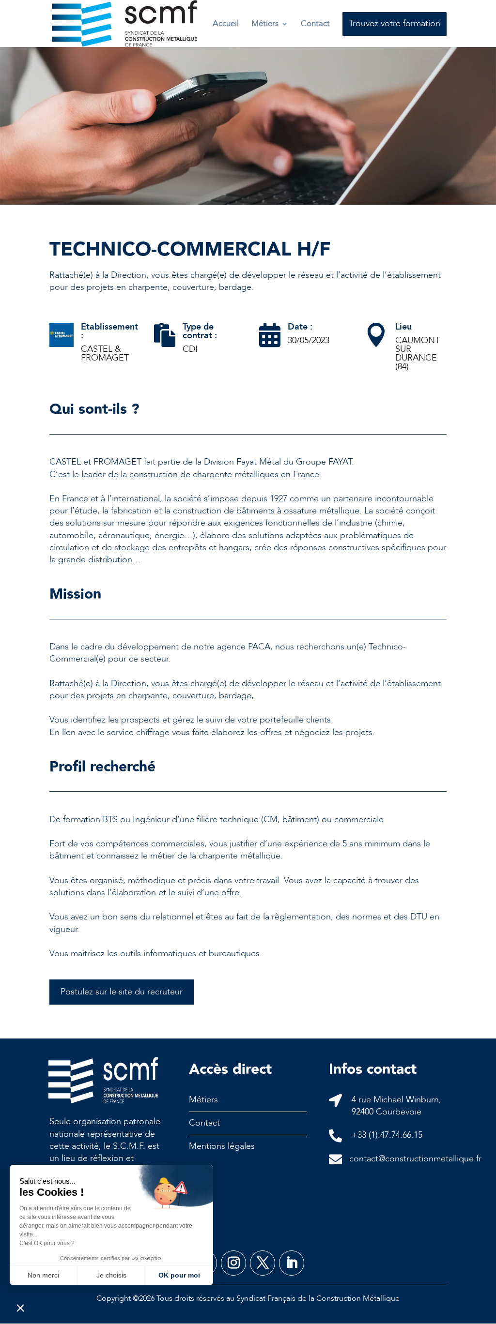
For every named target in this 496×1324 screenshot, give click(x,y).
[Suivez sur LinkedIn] (291, 1263)
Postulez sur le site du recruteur (122, 992)
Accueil (226, 23)
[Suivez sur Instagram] (233, 1263)
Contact (315, 23)
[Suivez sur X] (262, 1263)
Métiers (265, 23)
